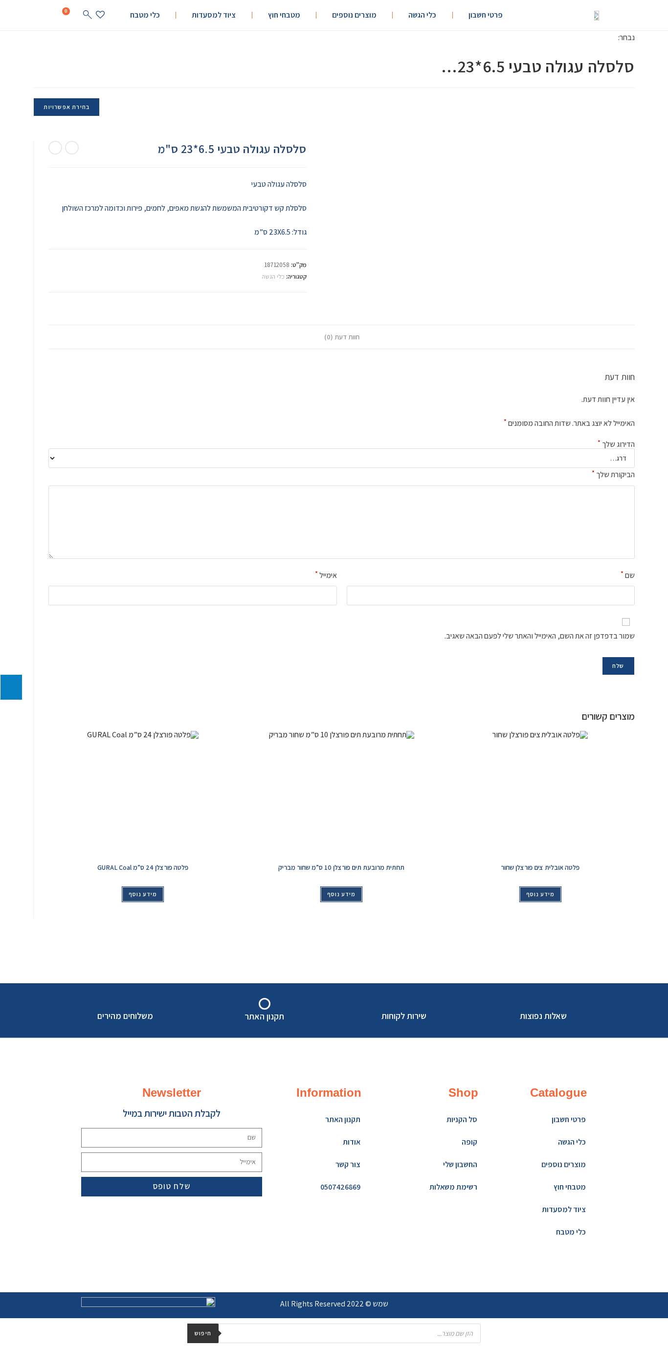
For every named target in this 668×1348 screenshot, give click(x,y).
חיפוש (203, 1333)
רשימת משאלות (453, 1187)
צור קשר (347, 1164)
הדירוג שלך (616, 444)
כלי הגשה (422, 15)
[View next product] (55, 148)
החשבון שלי (460, 1164)
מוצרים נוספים (354, 15)
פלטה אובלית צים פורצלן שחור (540, 867)
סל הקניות (461, 1119)
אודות (351, 1142)
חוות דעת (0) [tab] (341, 336)
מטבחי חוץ (284, 15)
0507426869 (340, 1187)
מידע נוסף (143, 894)
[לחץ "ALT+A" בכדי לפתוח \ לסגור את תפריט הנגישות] (11, 687)
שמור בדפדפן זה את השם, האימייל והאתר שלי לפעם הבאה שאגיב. (539, 636)
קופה (469, 1142)
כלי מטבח (145, 15)
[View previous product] (72, 148)
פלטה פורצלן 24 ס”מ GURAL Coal (142, 867)
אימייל (325, 574)
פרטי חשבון (485, 15)
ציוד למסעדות (214, 15)
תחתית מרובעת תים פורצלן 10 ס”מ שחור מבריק (341, 867)
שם (628, 574)
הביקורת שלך (613, 474)
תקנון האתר (342, 1119)
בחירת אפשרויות (66, 106)
